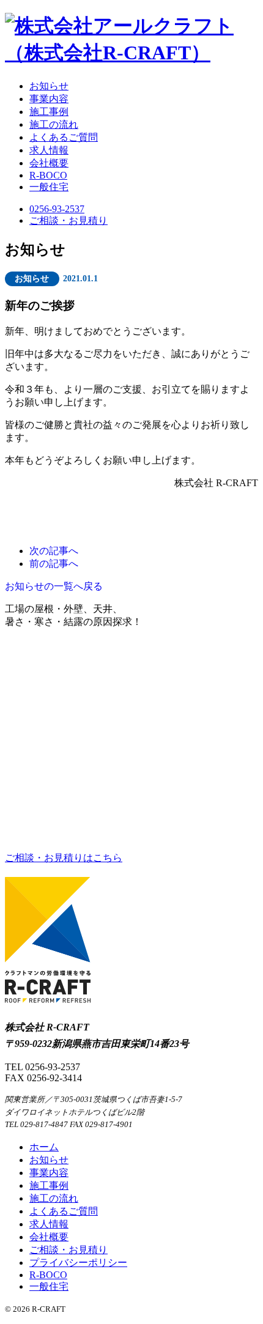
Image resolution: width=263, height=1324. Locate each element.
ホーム (44, 1147)
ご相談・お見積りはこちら (63, 857)
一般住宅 (49, 187)
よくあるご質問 (63, 137)
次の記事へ (53, 551)
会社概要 (49, 163)
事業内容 (49, 99)
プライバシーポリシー (78, 1262)
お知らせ (49, 86)
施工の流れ (53, 124)
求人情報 (49, 150)
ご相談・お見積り (68, 220)
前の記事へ (53, 563)
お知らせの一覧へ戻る (54, 586)
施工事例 (49, 111)
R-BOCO (48, 175)
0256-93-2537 (56, 209)
